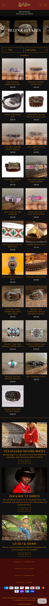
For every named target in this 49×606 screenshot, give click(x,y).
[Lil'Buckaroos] (24, 527)
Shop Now (24, 462)
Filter (10, 50)
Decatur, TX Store (24, 582)
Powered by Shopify (24, 604)
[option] (24, 13)
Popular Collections (24, 569)
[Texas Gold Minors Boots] (24, 435)
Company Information (24, 562)
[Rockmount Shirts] (24, 480)
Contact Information (24, 575)
